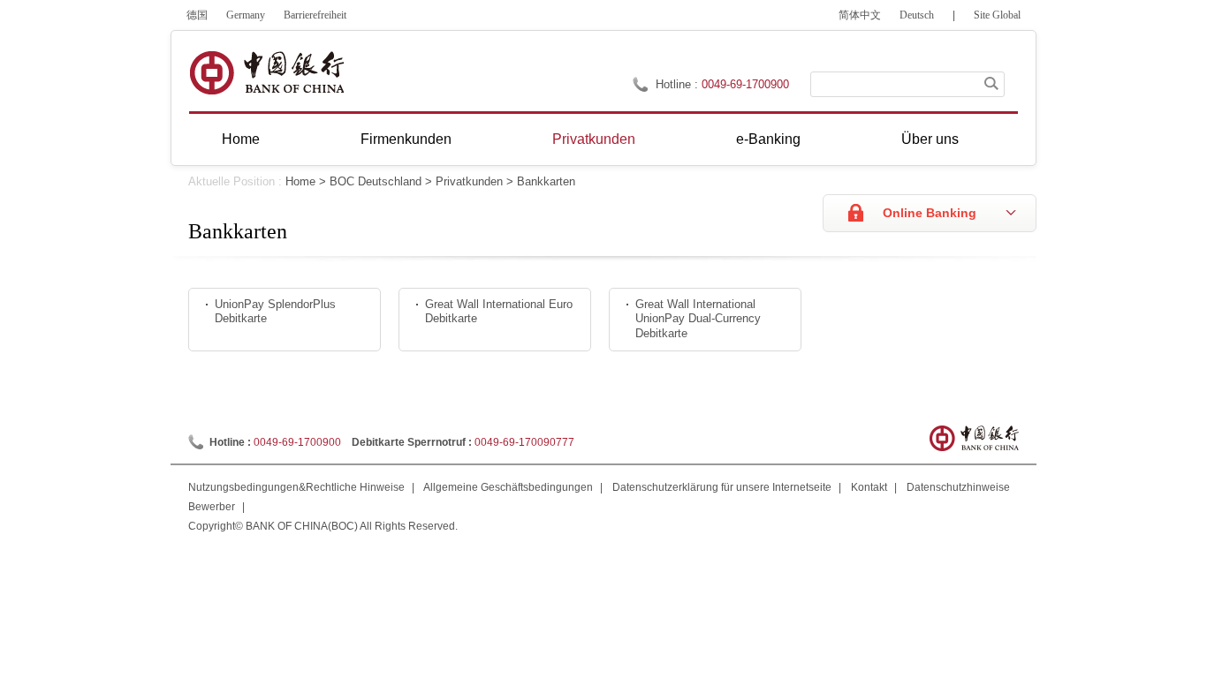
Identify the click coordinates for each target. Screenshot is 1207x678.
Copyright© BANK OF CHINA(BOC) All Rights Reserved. (323, 526)
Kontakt (869, 487)
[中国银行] (266, 72)
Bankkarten (546, 181)
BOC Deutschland (375, 181)
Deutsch (917, 15)
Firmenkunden (406, 139)
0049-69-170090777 (524, 442)
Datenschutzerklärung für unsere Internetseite (721, 487)
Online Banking (929, 213)
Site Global (997, 15)
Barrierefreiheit (315, 15)
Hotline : (679, 84)
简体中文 (860, 15)
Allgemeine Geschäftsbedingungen (508, 487)
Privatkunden (593, 139)
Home (241, 139)
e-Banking (768, 139)
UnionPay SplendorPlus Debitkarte (275, 312)
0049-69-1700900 (297, 442)
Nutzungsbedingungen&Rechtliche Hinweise (296, 487)
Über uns (930, 139)
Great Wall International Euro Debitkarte (499, 312)
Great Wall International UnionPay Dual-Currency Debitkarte (698, 319)
